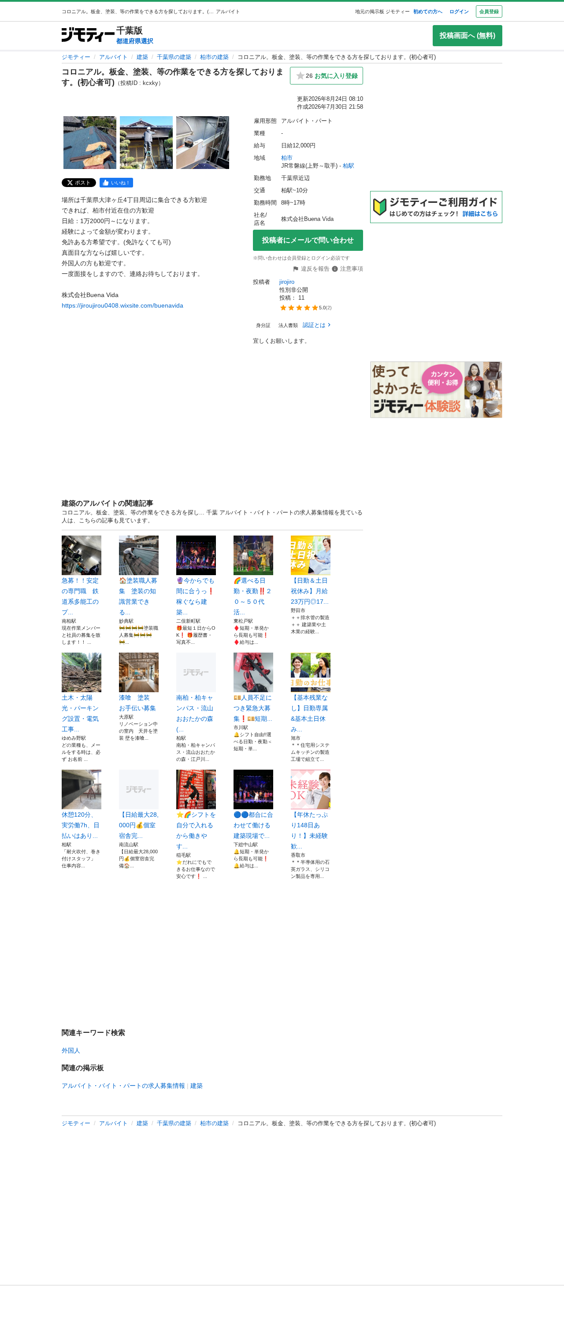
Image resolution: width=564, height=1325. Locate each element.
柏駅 (348, 165)
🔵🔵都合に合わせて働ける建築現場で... (253, 825)
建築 (142, 57)
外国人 (71, 1050)
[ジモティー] (88, 35)
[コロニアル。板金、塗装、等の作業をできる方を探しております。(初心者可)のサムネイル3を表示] (202, 142)
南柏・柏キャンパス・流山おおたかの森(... (194, 713)
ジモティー (76, 57)
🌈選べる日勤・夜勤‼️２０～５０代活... (253, 596)
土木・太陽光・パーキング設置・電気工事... (80, 713)
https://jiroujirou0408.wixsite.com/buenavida (122, 305)
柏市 (287, 157)
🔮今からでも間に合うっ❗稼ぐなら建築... (195, 596)
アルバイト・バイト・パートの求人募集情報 (123, 1085)
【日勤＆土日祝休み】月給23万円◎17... (310, 591)
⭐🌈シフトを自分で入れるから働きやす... (196, 830)
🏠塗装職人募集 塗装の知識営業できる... (138, 596)
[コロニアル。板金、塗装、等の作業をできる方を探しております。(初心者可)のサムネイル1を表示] (90, 142)
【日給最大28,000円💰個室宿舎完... (139, 825)
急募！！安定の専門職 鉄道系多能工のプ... (80, 596)
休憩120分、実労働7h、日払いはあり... (81, 825)
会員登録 (489, 11)
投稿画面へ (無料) (467, 35)
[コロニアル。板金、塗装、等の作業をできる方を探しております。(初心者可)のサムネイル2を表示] (146, 142)
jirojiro (286, 282)
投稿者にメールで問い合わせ (308, 240)
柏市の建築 (214, 57)
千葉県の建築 (174, 57)
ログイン (459, 11)
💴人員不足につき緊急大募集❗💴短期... (253, 708)
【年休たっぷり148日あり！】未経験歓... (309, 830)
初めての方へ (427, 11)
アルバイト (113, 57)
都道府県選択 (134, 40)
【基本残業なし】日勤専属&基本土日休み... (309, 713)
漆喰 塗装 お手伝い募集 (137, 703)
